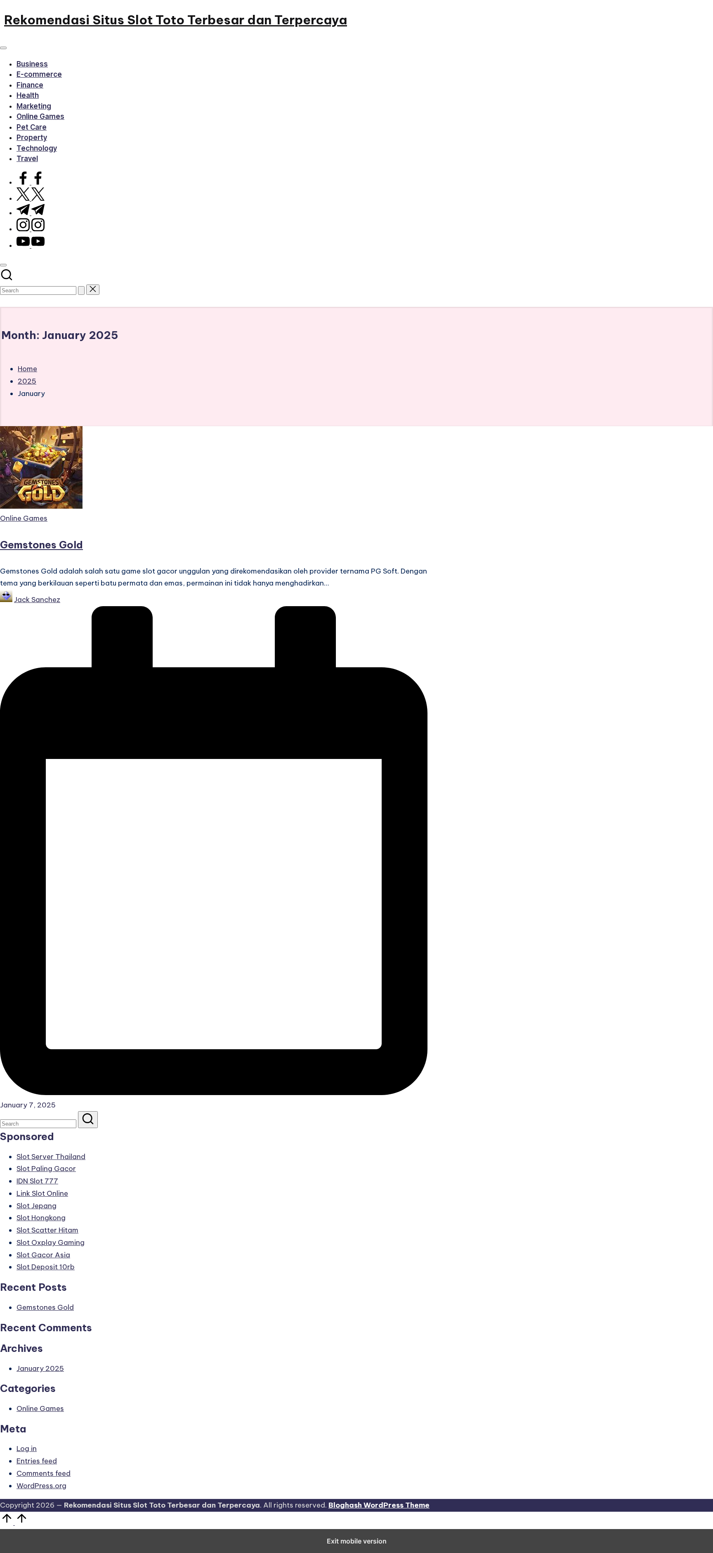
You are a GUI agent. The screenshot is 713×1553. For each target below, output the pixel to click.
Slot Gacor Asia (43, 1254)
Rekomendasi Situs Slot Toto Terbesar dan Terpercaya (175, 20)
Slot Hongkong (41, 1217)
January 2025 (40, 1368)
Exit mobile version (357, 1541)
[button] (81, 290)
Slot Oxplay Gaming (51, 1242)
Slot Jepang (37, 1205)
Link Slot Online (42, 1193)
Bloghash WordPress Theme (379, 1505)
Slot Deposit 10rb (46, 1266)
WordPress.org (41, 1485)
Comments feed (44, 1473)
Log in (27, 1448)
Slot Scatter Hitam (47, 1230)
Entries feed (37, 1460)
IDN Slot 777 (37, 1180)
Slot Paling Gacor (46, 1168)
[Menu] (3, 48)
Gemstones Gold (41, 544)
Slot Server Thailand (51, 1156)
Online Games (23, 518)
